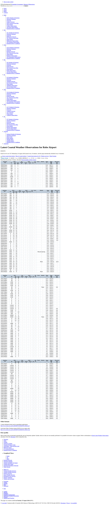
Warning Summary (11, 120)
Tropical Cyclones (8, 443)
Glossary (6, 497)
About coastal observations (8, 156)
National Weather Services (10, 470)
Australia (6, 131)
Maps (8, 458)
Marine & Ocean (8, 447)
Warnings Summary (11, 19)
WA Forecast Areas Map (12, 68)
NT (4, 116)
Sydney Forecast (10, 22)
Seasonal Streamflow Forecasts (11, 465)
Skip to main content (8, 1)
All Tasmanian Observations (13, 101)
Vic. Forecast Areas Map (12, 38)
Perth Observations (11, 70)
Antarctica (6, 143)
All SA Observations (11, 86)
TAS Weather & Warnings (13, 92)
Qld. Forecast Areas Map (12, 53)
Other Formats (52, 156)
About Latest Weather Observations (100, 435)
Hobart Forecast (10, 96)
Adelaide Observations (12, 85)
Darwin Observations (12, 127)
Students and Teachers (9, 498)
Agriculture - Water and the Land (11, 446)
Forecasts (9, 20)
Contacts (6, 12)
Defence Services (8, 473)
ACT (5, 104)
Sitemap (5, 492)
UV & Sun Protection (9, 449)
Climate (5, 442)
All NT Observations (12, 128)
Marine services (45, 156)
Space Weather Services (9, 475)
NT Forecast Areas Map (12, 124)
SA (4, 74)
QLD (5, 45)
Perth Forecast (10, 66)
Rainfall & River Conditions (13, 28)
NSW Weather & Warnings (13, 17)
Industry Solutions (8, 477)
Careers (5, 491)
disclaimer (13, 437)
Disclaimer (63, 503)
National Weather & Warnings (14, 134)
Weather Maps (10, 139)
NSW (5, 15)
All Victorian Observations (13, 42)
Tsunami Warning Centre (9, 444)
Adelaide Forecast (11, 81)
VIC (5, 30)
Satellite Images (10, 141)
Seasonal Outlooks (8, 461)
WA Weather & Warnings (13, 62)
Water (5, 440)
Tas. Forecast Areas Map (12, 97)
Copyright (4, 503)
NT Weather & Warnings (12, 119)
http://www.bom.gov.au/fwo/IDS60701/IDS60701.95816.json (15, 429)
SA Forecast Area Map (12, 82)
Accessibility (74, 503)
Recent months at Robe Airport (28, 159)
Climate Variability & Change (11, 463)
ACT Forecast (10, 112)
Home (5, 8)
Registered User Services (9, 476)
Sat (7, 457)
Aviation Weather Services (10, 472)
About (5, 10)
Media (5, 11)
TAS (5, 89)
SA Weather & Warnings (12, 77)
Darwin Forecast (10, 123)
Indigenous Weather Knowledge (11, 496)
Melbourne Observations (12, 40)
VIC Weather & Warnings (13, 32)
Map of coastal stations (21, 156)
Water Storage (7, 467)
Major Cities (9, 137)
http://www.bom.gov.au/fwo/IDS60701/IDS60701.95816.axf (15, 425)
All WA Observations (12, 72)
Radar (8, 456)
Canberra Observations (12, 115)
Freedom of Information (9, 494)
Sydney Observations (12, 26)
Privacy (68, 503)
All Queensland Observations (14, 57)
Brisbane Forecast (11, 51)
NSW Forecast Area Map (13, 23)
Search (2, 5)
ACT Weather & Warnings (13, 107)
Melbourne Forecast (11, 36)
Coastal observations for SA (33, 156)
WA (4, 59)
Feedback (6, 493)
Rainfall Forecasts (8, 460)
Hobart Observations (11, 100)
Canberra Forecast (11, 111)
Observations (10, 24)
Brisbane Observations (12, 55)
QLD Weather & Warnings (13, 47)
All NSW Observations (12, 27)
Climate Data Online (8, 464)
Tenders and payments (9, 479)
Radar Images (10, 138)
